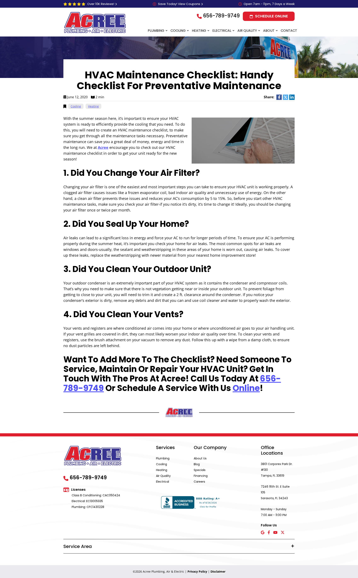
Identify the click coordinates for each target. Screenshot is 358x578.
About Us (200, 458)
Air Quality (247, 30)
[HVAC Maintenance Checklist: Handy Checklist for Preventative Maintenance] (243, 140)
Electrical (221, 30)
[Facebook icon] (269, 532)
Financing (201, 476)
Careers (199, 482)
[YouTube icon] (275, 532)
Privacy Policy (197, 571)
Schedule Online (271, 16)
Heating (199, 30)
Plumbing (156, 30)
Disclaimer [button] (217, 571)
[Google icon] (262, 532)
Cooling (178, 30)
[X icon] (282, 532)
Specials (200, 470)
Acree (103, 147)
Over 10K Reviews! (100, 4)
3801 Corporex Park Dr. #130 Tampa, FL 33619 (277, 470)
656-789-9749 (221, 15)
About (269, 30)
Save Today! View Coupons (179, 4)
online (246, 388)
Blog (197, 464)
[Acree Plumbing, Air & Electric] (95, 22)
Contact (289, 30)
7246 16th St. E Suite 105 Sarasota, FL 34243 (275, 492)
